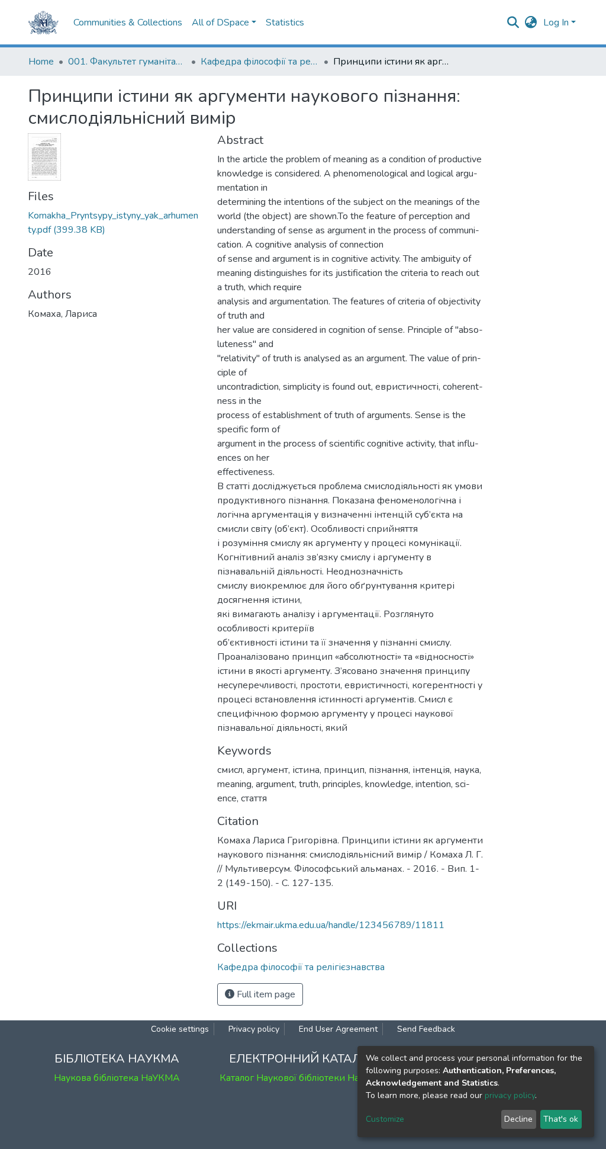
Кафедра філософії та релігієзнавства (260, 61)
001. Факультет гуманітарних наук (127, 61)
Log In (556, 22)
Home (41, 61)
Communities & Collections (127, 22)
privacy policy (510, 1095)
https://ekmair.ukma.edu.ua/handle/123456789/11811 (330, 925)
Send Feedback (426, 1029)
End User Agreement (338, 1029)
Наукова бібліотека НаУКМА (117, 1077)
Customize (385, 1119)
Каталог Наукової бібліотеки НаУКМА (303, 1077)
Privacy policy (253, 1029)
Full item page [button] (264, 994)
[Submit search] (513, 22)
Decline (518, 1119)
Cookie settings (180, 1029)
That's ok (560, 1119)
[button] (531, 22)
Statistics (285, 22)
